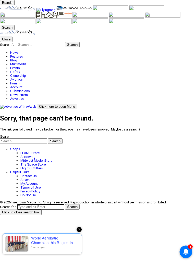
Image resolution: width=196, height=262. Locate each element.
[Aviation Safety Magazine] (18, 23)
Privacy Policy (30, 191)
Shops (15, 149)
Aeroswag (27, 157)
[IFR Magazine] (162, 16)
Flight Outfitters (31, 168)
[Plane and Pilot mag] (54, 16)
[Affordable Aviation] (90, 16)
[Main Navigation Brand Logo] (17, 35)
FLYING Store (30, 153)
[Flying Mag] (46, 10)
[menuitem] (103, 52)
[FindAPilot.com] (90, 23)
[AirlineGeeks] (74, 10)
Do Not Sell (28, 195)
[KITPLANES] (18, 16)
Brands (7, 3)
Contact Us (28, 176)
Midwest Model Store (36, 160)
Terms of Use (30, 187)
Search (5, 136)
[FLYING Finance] (54, 23)
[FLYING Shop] (126, 23)
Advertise (27, 180)
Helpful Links (20, 172)
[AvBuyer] (146, 10)
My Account (29, 183)
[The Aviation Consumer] (127, 16)
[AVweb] (18, 10)
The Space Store (33, 164)
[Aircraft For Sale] (111, 10)
